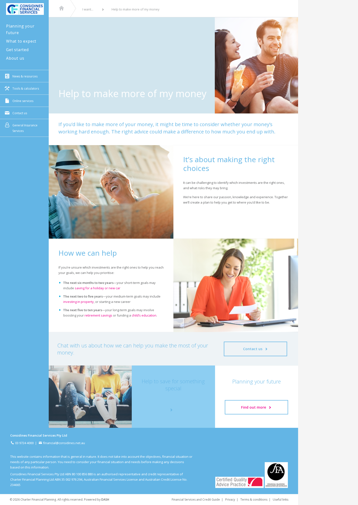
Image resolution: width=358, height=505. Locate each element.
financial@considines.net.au (63, 443)
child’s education (144, 315)
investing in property (78, 301)
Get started (17, 49)
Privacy (230, 499)
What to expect (21, 41)
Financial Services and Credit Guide (196, 499)
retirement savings (98, 315)
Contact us (253, 348)
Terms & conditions (253, 499)
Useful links (280, 499)
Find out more (254, 407)
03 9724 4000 (24, 443)
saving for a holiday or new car (97, 288)
